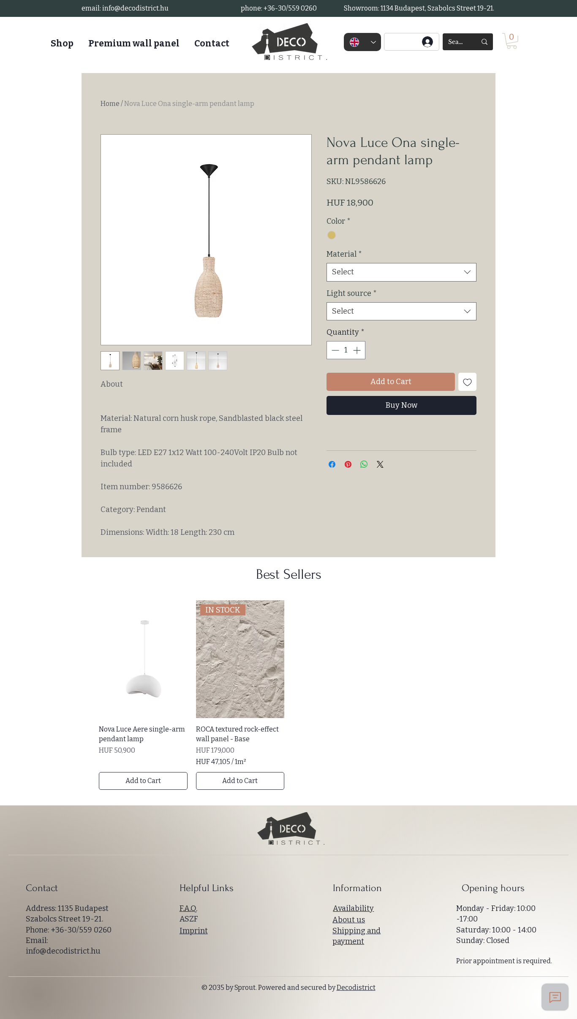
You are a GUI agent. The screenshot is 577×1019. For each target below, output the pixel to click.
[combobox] (401, 272)
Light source (352, 293)
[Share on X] (380, 464)
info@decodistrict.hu (135, 8)
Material (344, 254)
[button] (511, 41)
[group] (288, 695)
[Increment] (357, 350)
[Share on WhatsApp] (364, 464)
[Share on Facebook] (332, 464)
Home (110, 104)
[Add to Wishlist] (467, 382)
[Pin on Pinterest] (348, 464)
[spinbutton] (346, 350)
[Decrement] (334, 350)
